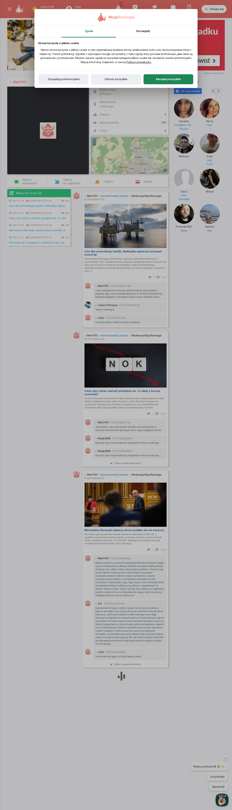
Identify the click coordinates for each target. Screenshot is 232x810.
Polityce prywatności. (139, 62)
